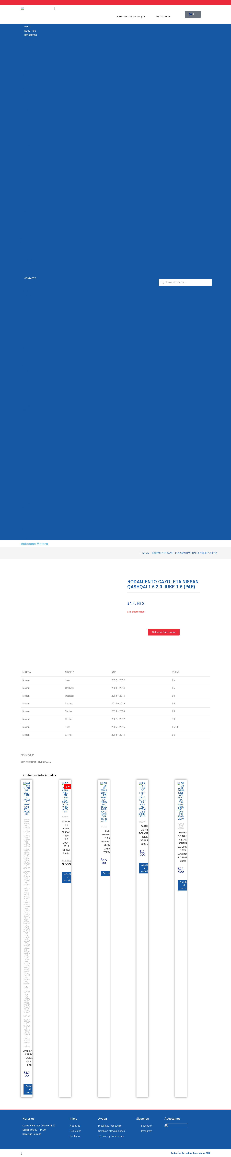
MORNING (27, 954)
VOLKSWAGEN (27, 273)
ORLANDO (24, 145)
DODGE (23, 203)
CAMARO (24, 74)
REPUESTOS (30, 35)
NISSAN (23, 247)
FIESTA (26, 894)
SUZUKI (23, 264)
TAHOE (23, 176)
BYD (21, 48)
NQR (21, 132)
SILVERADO (25, 163)
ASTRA (23, 66)
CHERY (23, 57)
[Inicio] (138, 552)
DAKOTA (27, 865)
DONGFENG (26, 873)
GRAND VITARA (27, 915)
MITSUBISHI (25, 242)
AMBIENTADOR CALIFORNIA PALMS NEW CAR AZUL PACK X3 (31, 1057)
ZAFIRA (23, 198)
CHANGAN (24, 52)
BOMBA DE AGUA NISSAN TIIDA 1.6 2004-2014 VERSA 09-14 (66, 837)
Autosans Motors (34, 544)
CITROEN (27, 846)
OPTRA (23, 141)
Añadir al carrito (30, 1089)
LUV (21, 105)
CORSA (23, 92)
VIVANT (23, 194)
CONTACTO (30, 278)
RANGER (27, 988)
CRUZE (23, 96)
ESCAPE (27, 884)
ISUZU (22, 225)
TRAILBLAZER (26, 185)
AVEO (22, 70)
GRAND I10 (27, 911)
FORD (22, 207)
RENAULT (24, 256)
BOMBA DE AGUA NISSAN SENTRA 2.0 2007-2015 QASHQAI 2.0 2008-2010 (183, 846)
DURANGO (27, 877)
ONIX (22, 136)
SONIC (22, 167)
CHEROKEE (27, 840)
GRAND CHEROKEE (27, 906)
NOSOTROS (25, 291)
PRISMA (23, 149)
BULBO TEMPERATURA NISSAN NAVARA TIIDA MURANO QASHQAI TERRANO (108, 841)
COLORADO (25, 83)
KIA (21, 234)
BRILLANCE (25, 43)
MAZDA (23, 238)
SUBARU (27, 1013)
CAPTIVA (24, 79)
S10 (21, 154)
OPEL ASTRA (26, 970)
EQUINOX (24, 101)
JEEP (22, 229)
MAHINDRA (27, 942)
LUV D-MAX (25, 110)
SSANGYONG (26, 260)
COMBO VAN (26, 88)
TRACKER (24, 181)
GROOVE (26, 923)
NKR (21, 123)
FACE (26, 892)
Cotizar (107, 873)
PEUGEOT (24, 251)
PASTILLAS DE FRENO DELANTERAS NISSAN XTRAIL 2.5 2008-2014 (146, 834)
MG (26, 947)
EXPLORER (27, 889)
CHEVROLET (25, 61)
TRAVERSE (25, 189)
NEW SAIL (24, 119)
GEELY (22, 211)
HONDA (23, 216)
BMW (22, 39)
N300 (22, 114)
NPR (21, 127)
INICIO (22, 286)
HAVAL (26, 926)
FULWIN (26, 899)
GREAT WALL (26, 919)
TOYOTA (23, 269)
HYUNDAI (24, 220)
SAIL (21, 158)
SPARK (23, 172)
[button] (87, 282)
